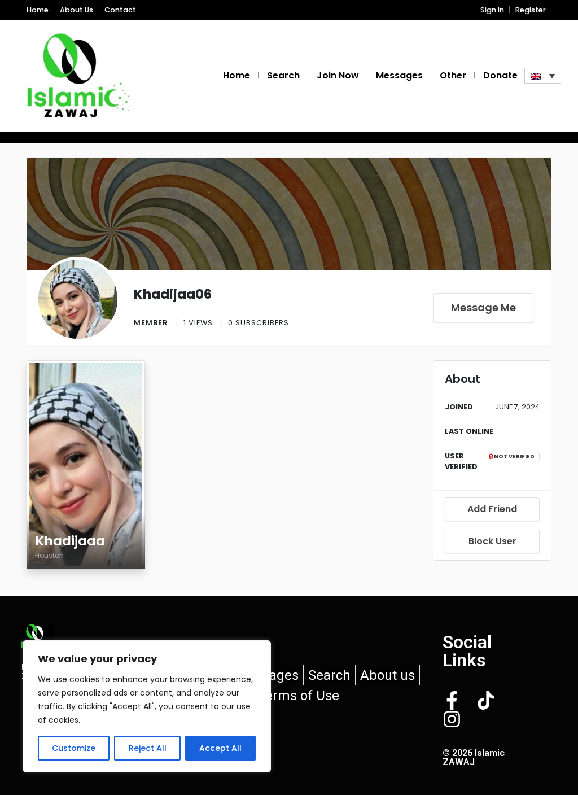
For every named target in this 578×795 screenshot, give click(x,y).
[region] (147, 706)
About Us (76, 10)
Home (38, 10)
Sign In (492, 10)
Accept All (220, 748)
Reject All (148, 748)
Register (530, 10)
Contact (120, 10)
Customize (73, 748)
